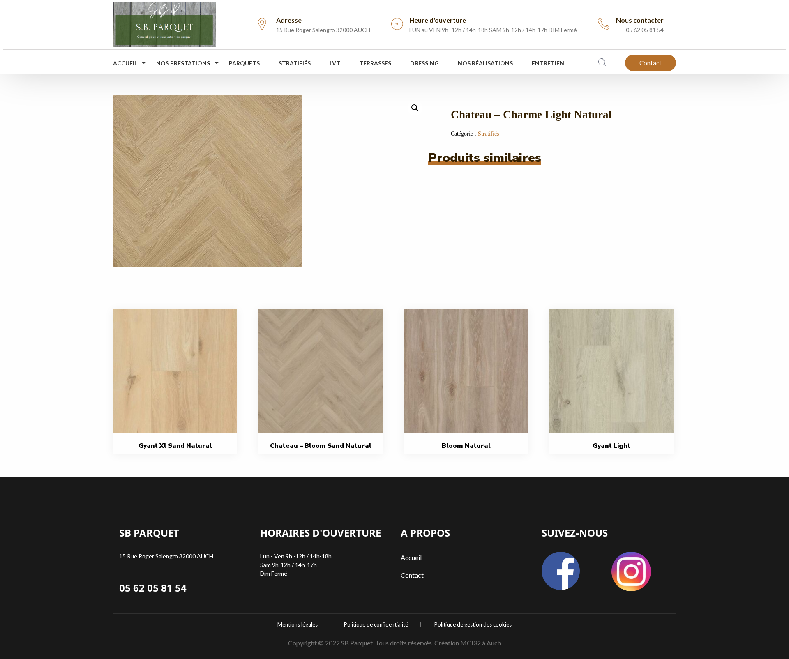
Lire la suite (178, 388)
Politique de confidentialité (376, 624)
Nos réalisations (485, 63)
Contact (650, 63)
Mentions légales (297, 624)
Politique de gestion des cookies (473, 624)
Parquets (244, 63)
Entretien (548, 63)
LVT (335, 63)
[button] (415, 108)
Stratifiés (295, 63)
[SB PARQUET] (164, 22)
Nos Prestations (183, 63)
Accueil (125, 63)
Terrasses (375, 63)
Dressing (424, 63)
